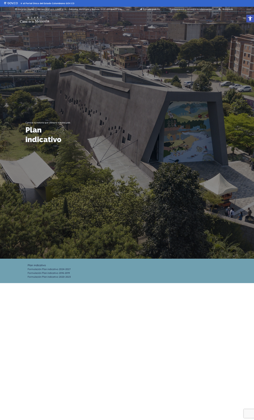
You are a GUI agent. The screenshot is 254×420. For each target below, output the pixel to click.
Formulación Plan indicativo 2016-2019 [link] (49, 272)
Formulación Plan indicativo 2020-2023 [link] (49, 276)
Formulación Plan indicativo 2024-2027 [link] (49, 269)
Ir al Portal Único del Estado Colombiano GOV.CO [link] (47, 3)
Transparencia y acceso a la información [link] (191, 9)
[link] (250, 18)
